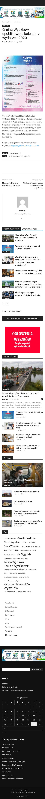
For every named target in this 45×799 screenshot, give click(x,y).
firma (7, 619)
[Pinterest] (22, 50)
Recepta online (8, 775)
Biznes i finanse (11, 607)
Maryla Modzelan (26, 550)
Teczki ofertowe (8, 744)
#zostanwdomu (26, 538)
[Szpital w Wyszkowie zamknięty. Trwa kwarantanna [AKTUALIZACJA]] (7, 523)
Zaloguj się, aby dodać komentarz (22, 318)
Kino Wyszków (35, 546)
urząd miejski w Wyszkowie (18, 573)
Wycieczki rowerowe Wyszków (13, 581)
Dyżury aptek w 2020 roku (23, 501)
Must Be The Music (9, 555)
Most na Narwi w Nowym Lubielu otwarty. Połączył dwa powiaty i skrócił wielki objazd (28, 284)
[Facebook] (12, 50)
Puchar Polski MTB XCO (11, 569)
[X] (17, 50)
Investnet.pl (6, 755)
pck (22, 558)
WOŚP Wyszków (24, 577)
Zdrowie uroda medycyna (15, 591)
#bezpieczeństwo (10, 538)
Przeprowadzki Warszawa (12, 765)
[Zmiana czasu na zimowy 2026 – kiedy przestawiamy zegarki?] (8, 273)
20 (23, 720)
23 (39, 720)
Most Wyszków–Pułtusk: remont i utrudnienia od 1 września (26, 238)
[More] (38, 50)
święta (29, 591)
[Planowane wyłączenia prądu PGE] (7, 493)
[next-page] (7, 303)
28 (28, 724)
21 (28, 720)
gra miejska (26, 546)
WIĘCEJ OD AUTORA (29, 229)
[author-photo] (22, 207)
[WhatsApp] (28, 50)
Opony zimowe (8, 758)
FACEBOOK (31, 542)
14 (28, 715)
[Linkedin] (33, 50)
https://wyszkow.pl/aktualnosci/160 (25, 146)
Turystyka (8, 631)
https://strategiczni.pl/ (11, 751)
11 (11, 715)
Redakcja (9, 42)
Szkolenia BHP (7, 748)
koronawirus (11, 550)
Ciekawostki (9, 611)
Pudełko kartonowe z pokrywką (14, 761)
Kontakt (5, 683)
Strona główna (7, 22)
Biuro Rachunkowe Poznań (12, 779)
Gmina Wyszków (15, 153)
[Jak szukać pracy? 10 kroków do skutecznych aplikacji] (8, 438)
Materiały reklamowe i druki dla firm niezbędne (11, 184)
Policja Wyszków (14, 562)
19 (17, 720)
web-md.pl (6, 772)
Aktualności (17, 22)
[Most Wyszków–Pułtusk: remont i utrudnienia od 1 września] (8, 238)
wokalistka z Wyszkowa (11, 577)
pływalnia (23, 569)
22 (34, 720)
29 (34, 724)
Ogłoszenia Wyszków (12, 558)
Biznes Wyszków (12, 542)
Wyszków (27, 156)
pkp (26, 558)
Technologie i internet (13, 627)
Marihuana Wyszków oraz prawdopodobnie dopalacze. (33, 185)
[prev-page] (3, 303)
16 (39, 715)
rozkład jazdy (32, 569)
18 (11, 720)
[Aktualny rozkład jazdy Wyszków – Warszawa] (22, 475)
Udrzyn (6, 573)
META (34, 550)
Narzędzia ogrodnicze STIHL (13, 768)
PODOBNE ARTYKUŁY (11, 229)
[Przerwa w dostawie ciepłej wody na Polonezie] (8, 249)
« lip (4, 732)
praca (7, 623)
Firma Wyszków (12, 546)
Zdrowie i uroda (11, 635)
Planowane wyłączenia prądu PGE (26, 491)
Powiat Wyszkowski (16, 566)
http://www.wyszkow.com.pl (22, 214)
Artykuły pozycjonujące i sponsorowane (17, 690)
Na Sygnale (24, 554)
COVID (24, 542)
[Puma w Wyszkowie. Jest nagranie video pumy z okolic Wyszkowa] (7, 513)
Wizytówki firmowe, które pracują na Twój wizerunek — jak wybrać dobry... (28, 425)
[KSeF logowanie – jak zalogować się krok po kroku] (8, 295)
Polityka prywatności (10, 687)
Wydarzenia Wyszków (15, 156)
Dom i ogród (9, 615)
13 (23, 715)
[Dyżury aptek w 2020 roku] (7, 503)
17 (5, 720)
